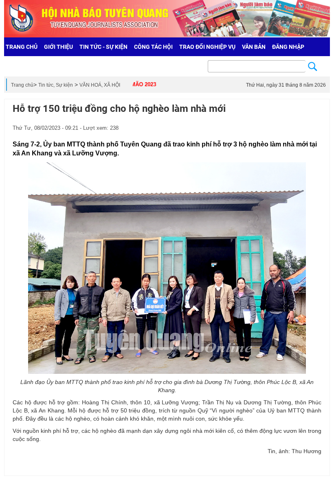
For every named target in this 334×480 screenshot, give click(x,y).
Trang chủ (22, 85)
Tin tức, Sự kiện (55, 85)
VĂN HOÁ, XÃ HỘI (99, 85)
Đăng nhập (288, 47)
